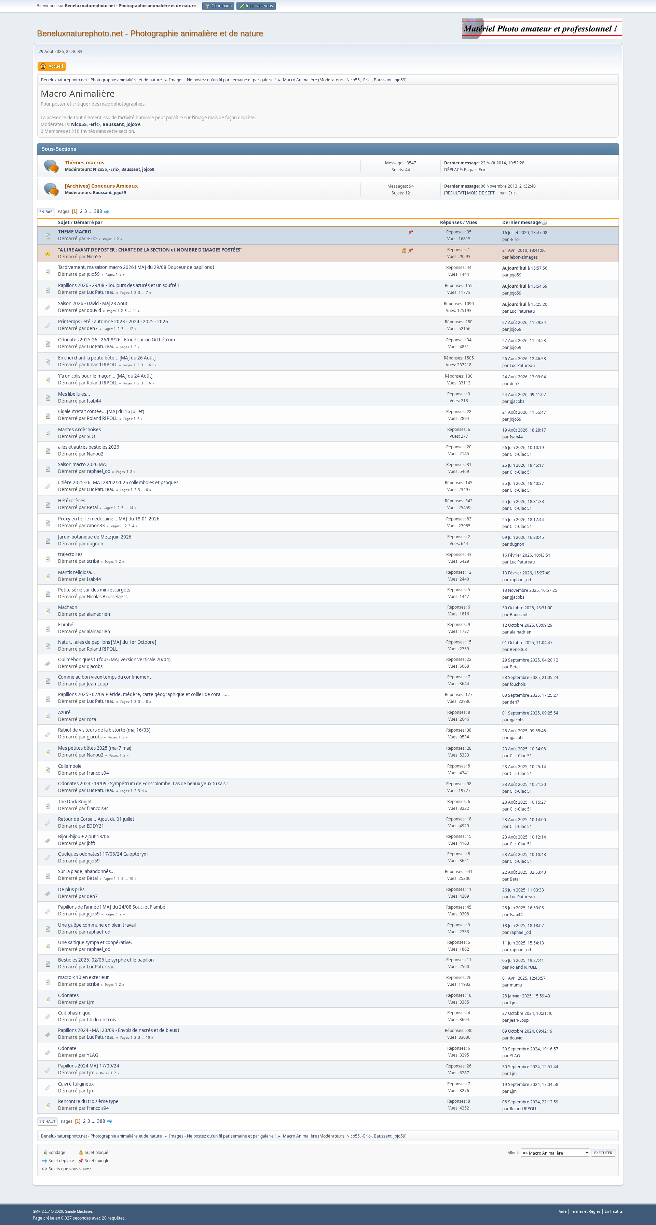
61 (151, 365)
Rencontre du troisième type (88, 1101)
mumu (516, 985)
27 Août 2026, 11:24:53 (524, 340)
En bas (45, 211)
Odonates (68, 995)
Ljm (90, 1002)
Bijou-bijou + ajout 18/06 (83, 836)
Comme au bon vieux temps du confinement (104, 677)
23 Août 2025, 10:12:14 (524, 837)
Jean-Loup (97, 684)
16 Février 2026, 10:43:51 (526, 555)
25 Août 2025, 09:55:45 (524, 731)
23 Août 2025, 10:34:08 (524, 749)
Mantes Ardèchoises (79, 429)
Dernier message (521, 222)
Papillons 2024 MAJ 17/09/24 (88, 1066)
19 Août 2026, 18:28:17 (524, 430)
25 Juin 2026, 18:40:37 (523, 483)
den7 (92, 328)
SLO (91, 436)
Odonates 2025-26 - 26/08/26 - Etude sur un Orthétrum (116, 340)
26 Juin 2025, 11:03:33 (523, 890)
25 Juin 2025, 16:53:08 (523, 908)
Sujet (64, 222)
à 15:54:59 (524, 286)
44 (135, 310)
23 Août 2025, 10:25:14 (524, 767)
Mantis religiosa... (76, 572)
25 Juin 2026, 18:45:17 (523, 465)
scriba (93, 561)
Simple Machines (79, 1211)
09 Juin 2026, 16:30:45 (523, 537)
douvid (94, 310)
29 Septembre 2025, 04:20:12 (530, 660)
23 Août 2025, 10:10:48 (524, 854)
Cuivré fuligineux (76, 1084)
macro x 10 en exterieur (83, 977)
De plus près (71, 889)
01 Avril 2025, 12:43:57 (524, 978)
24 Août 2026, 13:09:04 (524, 377)
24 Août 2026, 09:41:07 (524, 394)
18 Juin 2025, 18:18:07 (523, 925)
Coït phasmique (74, 1013)
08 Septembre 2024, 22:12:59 (530, 1102)
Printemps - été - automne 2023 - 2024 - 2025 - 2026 (113, 321)
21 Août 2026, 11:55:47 (524, 412)
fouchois (518, 684)
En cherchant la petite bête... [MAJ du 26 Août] (106, 358)
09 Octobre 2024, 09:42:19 (527, 1031)
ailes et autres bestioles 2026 (88, 447)
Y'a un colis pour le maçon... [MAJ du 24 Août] (105, 376)
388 (98, 211)
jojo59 (399, 80)
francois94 (98, 773)
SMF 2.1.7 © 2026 (48, 1211)
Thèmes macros (84, 162)
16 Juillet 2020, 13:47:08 (524, 232)
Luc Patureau (100, 292)
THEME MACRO (75, 232)
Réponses (451, 222)
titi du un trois (101, 1020)
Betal (92, 507)
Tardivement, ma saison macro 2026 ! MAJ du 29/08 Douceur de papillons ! (136, 267)
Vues (471, 222)
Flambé (65, 625)
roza (91, 719)
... (91, 211)
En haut (47, 1121)
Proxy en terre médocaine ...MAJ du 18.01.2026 (109, 519)
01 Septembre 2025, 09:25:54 (530, 713)
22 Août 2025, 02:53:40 (524, 872)
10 (131, 878)
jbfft (91, 843)
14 (131, 507)
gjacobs (517, 401)
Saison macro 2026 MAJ (83, 464)
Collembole (70, 766)
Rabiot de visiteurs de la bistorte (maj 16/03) (104, 730)
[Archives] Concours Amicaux (101, 185)
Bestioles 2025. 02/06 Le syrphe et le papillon (106, 960)
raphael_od (98, 471)
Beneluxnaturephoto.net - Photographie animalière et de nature (150, 33)
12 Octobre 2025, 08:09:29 (527, 625)
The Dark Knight (75, 802)
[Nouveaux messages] (51, 166)
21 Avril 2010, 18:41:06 (524, 250)
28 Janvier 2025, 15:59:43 (526, 996)
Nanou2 (95, 454)
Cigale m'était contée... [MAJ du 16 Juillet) (101, 411)
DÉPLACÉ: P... (456, 170)
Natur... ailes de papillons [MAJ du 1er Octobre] (107, 642)
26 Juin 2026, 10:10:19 (523, 447)
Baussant (383, 80)
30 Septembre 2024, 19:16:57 (530, 1049)
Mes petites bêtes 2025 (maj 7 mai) (94, 748)
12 (131, 328)
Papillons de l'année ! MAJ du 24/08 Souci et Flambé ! (113, 907)
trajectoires (70, 554)
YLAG (92, 1055)
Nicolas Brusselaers (107, 597)
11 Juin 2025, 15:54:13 (523, 943)
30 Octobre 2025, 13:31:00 (527, 608)
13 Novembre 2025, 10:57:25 (529, 590)
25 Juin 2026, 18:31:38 (523, 501)
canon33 (96, 525)
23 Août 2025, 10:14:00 (524, 819)
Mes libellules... (74, 394)
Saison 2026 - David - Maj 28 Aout (92, 303)
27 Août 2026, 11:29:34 (524, 322)
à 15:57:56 (524, 268)
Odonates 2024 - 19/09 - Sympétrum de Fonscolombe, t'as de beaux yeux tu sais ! (143, 783)
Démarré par (88, 222)
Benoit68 (518, 649)
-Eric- (367, 80)
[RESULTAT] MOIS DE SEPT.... (471, 193)
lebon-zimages (524, 257)
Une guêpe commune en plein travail (97, 925)
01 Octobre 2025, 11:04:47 (527, 642)
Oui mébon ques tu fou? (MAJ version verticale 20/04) (114, 659)
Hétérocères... (73, 501)
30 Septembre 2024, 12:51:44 (530, 1067)
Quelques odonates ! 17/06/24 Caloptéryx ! (103, 854)
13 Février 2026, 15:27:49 (526, 573)
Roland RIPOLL (102, 365)
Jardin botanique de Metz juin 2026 (95, 537)
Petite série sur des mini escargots (94, 590)
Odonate (67, 1048)
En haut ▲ (614, 1211)
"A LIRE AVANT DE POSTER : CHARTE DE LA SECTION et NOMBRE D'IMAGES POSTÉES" (150, 250)
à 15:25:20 (524, 304)
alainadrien (98, 614)
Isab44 (94, 401)
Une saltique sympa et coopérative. (95, 942)
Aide (562, 1211)
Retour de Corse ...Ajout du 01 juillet (96, 819)
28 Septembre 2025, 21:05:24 (530, 677)
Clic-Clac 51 (521, 454)
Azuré (64, 712)
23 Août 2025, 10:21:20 (524, 784)
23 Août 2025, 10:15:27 (524, 802)
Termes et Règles (585, 1211)
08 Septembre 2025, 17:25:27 (530, 695)
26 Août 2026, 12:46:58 (524, 359)
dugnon (95, 544)
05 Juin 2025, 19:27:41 (523, 960)
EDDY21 (95, 826)
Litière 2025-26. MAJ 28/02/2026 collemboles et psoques (118, 482)
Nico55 (353, 80)
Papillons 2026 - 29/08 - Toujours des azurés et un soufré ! (118, 285)
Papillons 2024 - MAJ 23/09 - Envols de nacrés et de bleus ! (118, 1030)
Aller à (513, 1152)
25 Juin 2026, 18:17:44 (523, 519)
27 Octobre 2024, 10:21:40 (527, 1013)
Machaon (67, 607)
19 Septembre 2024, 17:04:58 (530, 1084)
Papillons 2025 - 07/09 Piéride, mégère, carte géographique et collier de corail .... (143, 694)
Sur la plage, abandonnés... (86, 871)
